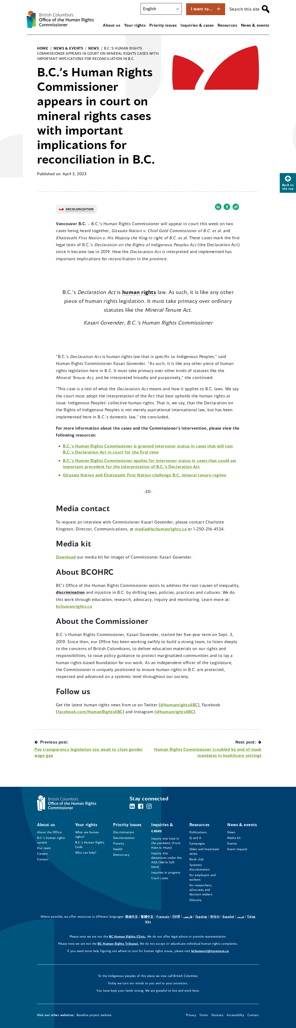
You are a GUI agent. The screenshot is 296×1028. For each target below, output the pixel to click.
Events (232, 843)
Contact (43, 859)
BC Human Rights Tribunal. (118, 943)
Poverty (118, 843)
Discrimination (123, 832)
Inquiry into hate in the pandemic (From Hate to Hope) (166, 843)
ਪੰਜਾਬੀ (176, 916)
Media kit (234, 838)
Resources (227, 25)
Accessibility (235, 1015)
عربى (240, 916)
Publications (198, 832)
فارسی (187, 916)
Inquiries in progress (166, 872)
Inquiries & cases (197, 25)
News (231, 832)
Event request (237, 849)
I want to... (202, 8)
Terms (203, 1015)
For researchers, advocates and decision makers (201, 889)
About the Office (49, 832)
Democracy (121, 854)
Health (117, 849)
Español (228, 916)
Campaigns (197, 843)
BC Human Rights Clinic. (127, 936)
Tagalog (201, 916)
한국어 (215, 916)
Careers (42, 853)
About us (111, 25)
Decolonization (124, 838)
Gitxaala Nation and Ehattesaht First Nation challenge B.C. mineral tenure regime (144, 474)
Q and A (195, 838)
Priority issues (163, 25)
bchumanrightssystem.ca (210, 951)
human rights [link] (139, 292)
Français (162, 916)
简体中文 (131, 916)
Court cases (159, 878)
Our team (44, 848)
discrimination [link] (70, 592)
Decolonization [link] (80, 209)
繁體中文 (147, 916)
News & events (255, 25)
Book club (196, 859)
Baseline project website (94, 1015)
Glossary (195, 900)
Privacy (191, 1015)
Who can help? (86, 852)
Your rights (135, 25)
